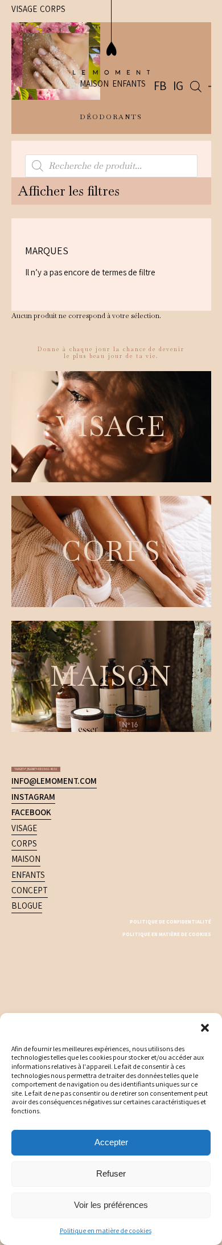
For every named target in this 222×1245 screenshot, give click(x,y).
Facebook (31, 573)
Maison (113, 38)
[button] (205, 1027)
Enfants (148, 38)
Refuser (111, 1173)
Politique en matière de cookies (105, 1230)
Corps (24, 604)
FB (177, 39)
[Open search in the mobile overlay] (201, 40)
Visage (24, 589)
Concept (29, 651)
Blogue (26, 667)
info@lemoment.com (54, 542)
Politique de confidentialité (150, 682)
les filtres (38, 182)
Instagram (33, 557)
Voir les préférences (111, 1205)
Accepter (111, 1142)
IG (188, 39)
